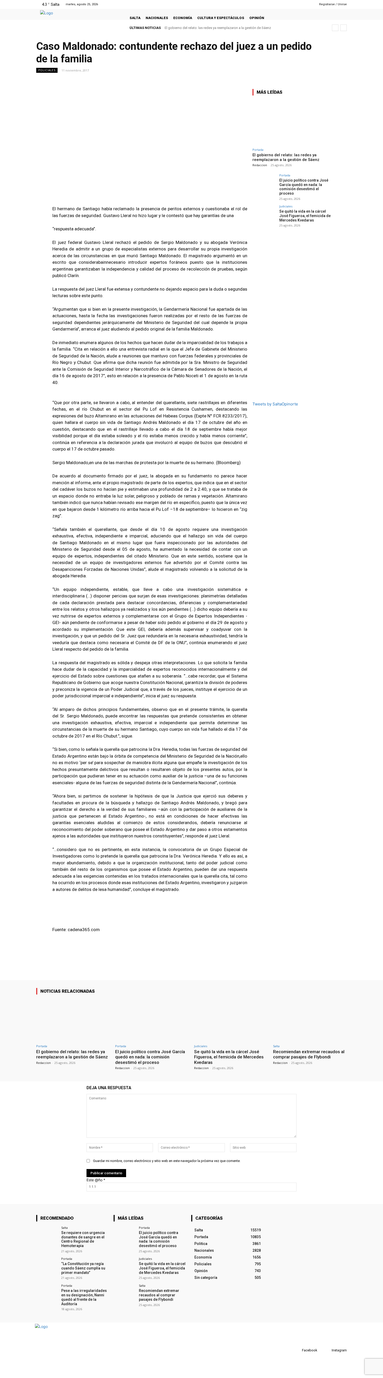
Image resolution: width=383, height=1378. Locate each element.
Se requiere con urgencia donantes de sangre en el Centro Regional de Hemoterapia (83, 1239)
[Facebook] (291, 4)
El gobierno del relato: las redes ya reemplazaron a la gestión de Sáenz (218, 28)
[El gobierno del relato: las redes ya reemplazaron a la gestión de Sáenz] (291, 122)
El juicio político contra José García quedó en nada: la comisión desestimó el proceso (303, 186)
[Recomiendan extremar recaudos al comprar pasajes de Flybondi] (310, 1020)
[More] (341, 82)
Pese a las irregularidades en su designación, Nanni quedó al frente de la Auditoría (84, 1297)
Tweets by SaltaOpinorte (275, 404)
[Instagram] (297, 4)
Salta (276, 1046)
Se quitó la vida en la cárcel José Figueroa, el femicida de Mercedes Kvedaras (305, 215)
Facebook (309, 1350)
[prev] (335, 28)
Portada (257, 149)
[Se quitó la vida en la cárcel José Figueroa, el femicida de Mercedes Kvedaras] (264, 216)
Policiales (46, 70)
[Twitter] (304, 4)
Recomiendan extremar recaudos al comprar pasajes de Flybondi (308, 1054)
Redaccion (259, 165)
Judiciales (285, 206)
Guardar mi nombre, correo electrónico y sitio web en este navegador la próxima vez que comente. (166, 1161)
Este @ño (96, 1180)
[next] (343, 28)
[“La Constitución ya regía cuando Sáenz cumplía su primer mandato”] (47, 1268)
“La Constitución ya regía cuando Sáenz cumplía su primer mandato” (83, 1268)
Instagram (339, 1350)
